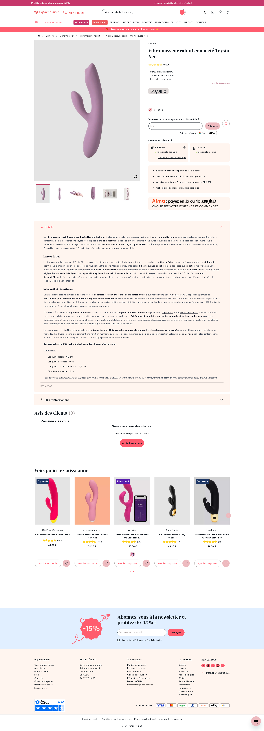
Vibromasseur (67, 35)
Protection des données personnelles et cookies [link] (158, 719)
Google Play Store (189, 312)
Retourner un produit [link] (90, 668)
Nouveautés (185, 688)
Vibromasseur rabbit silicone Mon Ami (92, 536)
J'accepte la (142, 640)
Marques (188, 22)
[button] (205, 12)
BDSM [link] (182, 678)
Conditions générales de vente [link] (116, 719)
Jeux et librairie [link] (186, 681)
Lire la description (221, 83)
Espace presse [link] (41, 688)
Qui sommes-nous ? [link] (44, 665)
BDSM (136, 22)
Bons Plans (99, 22)
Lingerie (126, 22)
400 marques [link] (185, 694)
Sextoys (114, 22)
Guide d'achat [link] (41, 671)
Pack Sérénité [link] (134, 671)
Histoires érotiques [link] (43, 684)
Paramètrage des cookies (140, 684)
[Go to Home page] (59, 12)
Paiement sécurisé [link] (136, 668)
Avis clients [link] (39, 668)
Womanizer (81, 22)
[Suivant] (228, 515)
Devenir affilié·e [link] (135, 681)
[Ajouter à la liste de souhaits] (226, 123)
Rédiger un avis (134, 443)
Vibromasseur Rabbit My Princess (172, 536)
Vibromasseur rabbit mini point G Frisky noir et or (212, 536)
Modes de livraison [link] (136, 665)
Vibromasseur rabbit (90, 35)
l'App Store (167, 312)
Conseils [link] (38, 678)
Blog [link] (36, 674)
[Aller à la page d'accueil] (38, 36)
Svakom (152, 43)
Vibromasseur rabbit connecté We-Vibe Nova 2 (132, 536)
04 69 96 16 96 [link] (87, 678)
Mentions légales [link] (90, 719)
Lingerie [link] (182, 668)
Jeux (178, 22)
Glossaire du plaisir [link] (43, 681)
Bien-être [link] (183, 671)
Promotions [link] (184, 684)
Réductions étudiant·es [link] (138, 678)
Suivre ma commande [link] (91, 665)
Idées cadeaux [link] (186, 691)
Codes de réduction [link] (137, 674)
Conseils (201, 22)
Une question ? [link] (87, 671)
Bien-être (147, 22)
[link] (45, 2)
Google (174, 294)
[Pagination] (43, 193)
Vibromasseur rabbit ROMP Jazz (52, 534)
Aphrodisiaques (164, 22)
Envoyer (176, 632)
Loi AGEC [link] (84, 674)
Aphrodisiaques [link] (186, 674)
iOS (183, 294)
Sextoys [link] (182, 665)
